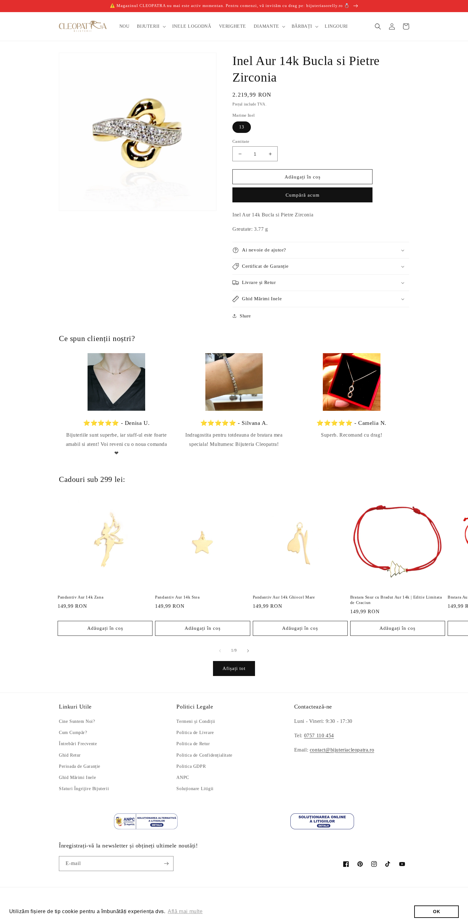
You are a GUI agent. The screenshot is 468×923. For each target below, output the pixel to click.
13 (241, 127)
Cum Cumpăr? (73, 732)
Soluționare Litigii (194, 788)
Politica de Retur (193, 743)
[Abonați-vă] (166, 863)
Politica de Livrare (195, 732)
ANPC (182, 777)
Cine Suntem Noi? (77, 721)
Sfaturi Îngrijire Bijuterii (84, 788)
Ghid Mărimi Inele (77, 777)
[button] (150, 26)
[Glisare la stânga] (220, 651)
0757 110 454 (319, 735)
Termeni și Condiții (195, 721)
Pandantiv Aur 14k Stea (177, 597)
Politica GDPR (191, 766)
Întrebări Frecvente (78, 743)
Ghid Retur (70, 755)
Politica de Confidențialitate (204, 755)
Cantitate (241, 141)
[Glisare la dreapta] (248, 651)
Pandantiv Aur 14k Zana (80, 597)
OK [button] (436, 911)
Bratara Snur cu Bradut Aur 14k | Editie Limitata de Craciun (396, 600)
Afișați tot (234, 668)
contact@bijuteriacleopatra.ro (342, 749)
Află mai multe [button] (185, 911)
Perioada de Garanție (79, 766)
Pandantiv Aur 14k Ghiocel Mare (284, 597)
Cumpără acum (303, 195)
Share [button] (245, 316)
